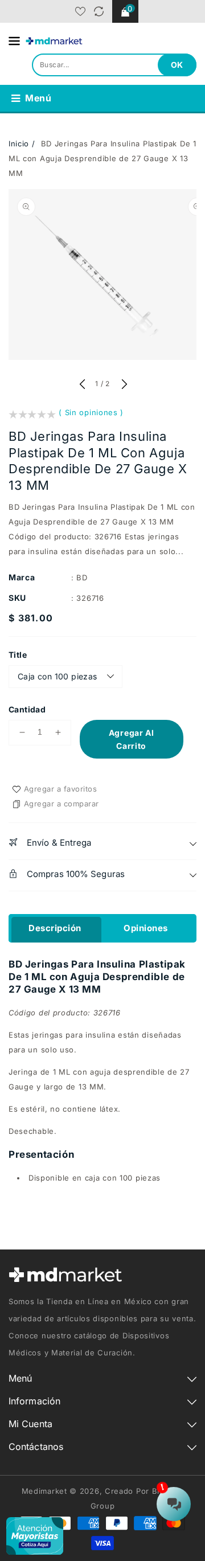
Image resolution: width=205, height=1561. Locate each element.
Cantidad (27, 709)
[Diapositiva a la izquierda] (82, 385)
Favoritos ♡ (80, 11)
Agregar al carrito (131, 739)
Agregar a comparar (61, 803)
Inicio (19, 143)
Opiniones (146, 928)
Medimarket (44, 1491)
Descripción (54, 928)
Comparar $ (99, 11)
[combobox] (114, 65)
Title (18, 654)
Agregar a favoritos (60, 788)
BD (81, 577)
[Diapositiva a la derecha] (123, 385)
